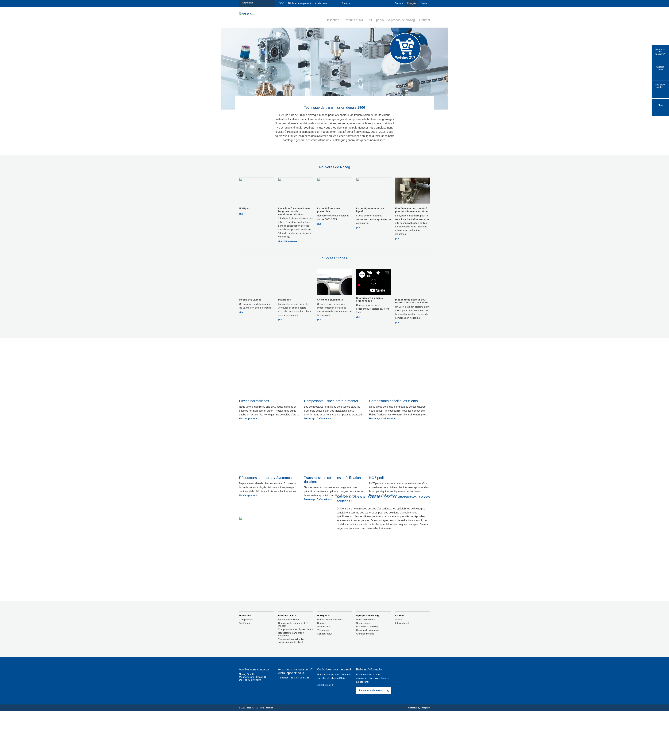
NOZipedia (376, 20)
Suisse (398, 619)
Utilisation (332, 20)
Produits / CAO (354, 20)
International (402, 623)
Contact (424, 20)
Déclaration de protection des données (307, 3)
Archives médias (365, 633)
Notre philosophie (365, 619)
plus (241, 214)
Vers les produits (248, 418)
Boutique (345, 3)
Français (411, 3)
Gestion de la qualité (367, 630)
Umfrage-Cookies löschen (253, 682)
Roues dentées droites (329, 619)
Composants (246, 619)
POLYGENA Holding (367, 626)
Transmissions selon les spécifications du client (291, 640)
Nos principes (363, 623)
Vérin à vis (323, 630)
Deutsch (398, 3)
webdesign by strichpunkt (419, 708)
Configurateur (324, 633)
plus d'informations (287, 241)
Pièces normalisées (288, 619)
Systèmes (244, 623)
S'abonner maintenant (370, 690)
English (424, 3)
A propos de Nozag (401, 20)
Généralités (323, 626)
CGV (281, 3)
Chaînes (321, 623)
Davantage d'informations (318, 418)
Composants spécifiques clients (295, 629)
